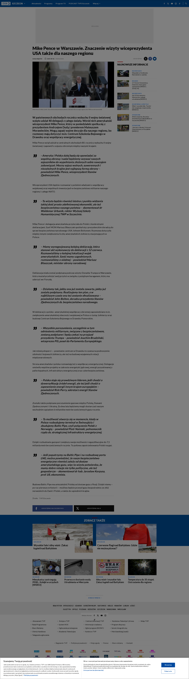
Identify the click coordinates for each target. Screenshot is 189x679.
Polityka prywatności (31, 675)
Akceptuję (168, 665)
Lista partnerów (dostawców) (93, 670)
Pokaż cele (168, 671)
